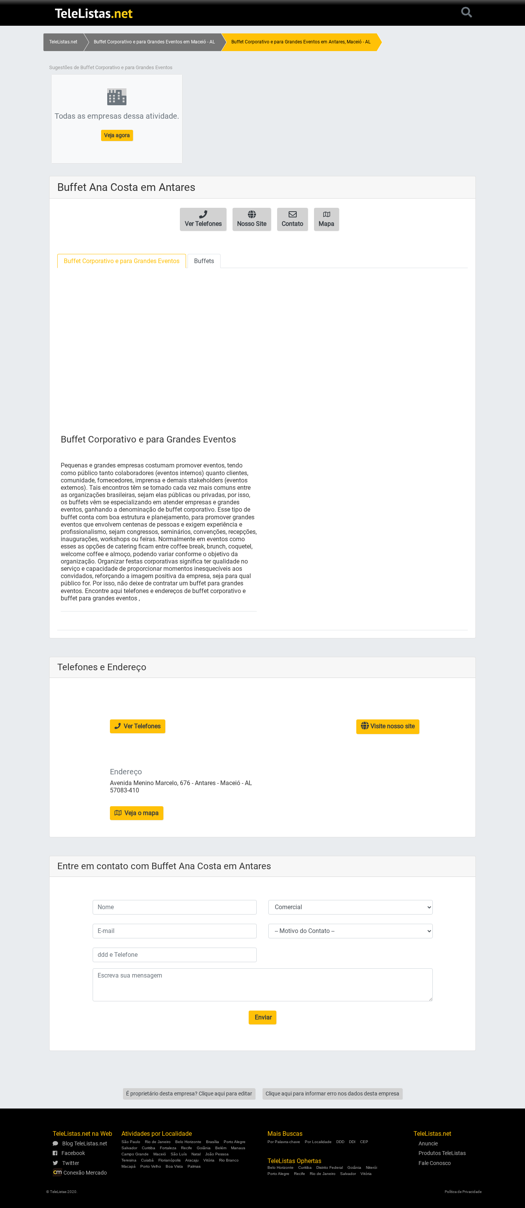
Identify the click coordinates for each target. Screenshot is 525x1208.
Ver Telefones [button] (141, 726)
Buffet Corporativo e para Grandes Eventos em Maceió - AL (154, 42)
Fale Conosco (435, 1163)
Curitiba (148, 1148)
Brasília (212, 1142)
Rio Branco (229, 1160)
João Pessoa (217, 1154)
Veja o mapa (141, 813)
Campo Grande (135, 1154)
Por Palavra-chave (283, 1142)
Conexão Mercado (84, 1173)
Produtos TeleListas (442, 1153)
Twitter (70, 1163)
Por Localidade (318, 1142)
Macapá (128, 1166)
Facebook (72, 1153)
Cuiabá (147, 1160)
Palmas (194, 1166)
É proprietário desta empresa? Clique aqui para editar (189, 1093)
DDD (340, 1142)
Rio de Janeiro (158, 1142)
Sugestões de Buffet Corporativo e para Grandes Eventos (111, 67)
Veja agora (117, 135)
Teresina (128, 1160)
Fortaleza (168, 1148)
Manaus (238, 1148)
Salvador (129, 1148)
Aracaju (192, 1160)
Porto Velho (150, 1166)
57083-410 (124, 790)
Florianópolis (169, 1160)
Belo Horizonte (188, 1142)
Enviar (262, 1017)
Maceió (159, 1154)
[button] (203, 219)
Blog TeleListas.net (84, 1143)
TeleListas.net (63, 42)
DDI (352, 1142)
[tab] (121, 261)
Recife (186, 1148)
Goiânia (204, 1148)
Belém (220, 1148)
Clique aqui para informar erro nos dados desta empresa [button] (332, 1093)
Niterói (371, 1167)
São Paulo (130, 1142)
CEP (364, 1142)
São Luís (179, 1154)
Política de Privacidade (463, 1192)
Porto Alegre (235, 1142)
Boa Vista (174, 1166)
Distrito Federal (329, 1167)
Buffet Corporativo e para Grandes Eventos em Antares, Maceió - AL (300, 42)
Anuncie (428, 1143)
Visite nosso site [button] (392, 726)
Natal (196, 1154)
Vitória (208, 1160)
